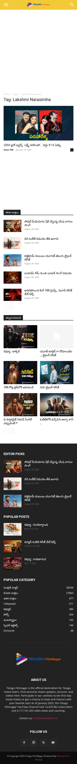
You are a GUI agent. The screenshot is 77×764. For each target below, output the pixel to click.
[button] (6, 5)
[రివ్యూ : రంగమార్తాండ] (12, 529)
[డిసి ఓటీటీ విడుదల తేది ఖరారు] (12, 243)
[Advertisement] (38, 50)
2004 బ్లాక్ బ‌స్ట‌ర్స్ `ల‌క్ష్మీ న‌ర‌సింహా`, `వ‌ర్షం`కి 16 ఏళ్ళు (32, 145)
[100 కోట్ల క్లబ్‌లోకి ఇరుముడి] (20, 372)
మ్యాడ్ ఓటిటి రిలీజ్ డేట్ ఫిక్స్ (40, 542)
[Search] (72, 5)
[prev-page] (6, 307)
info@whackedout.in (45, 718)
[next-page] (11, 307)
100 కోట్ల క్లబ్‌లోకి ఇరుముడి (19, 387)
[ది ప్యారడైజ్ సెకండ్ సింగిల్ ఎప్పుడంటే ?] (20, 404)
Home (7, 94)
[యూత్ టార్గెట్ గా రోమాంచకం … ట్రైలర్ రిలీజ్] (57, 336)
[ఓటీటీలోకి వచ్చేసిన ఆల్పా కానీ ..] (57, 404)
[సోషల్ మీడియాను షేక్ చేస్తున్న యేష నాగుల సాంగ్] (12, 226)
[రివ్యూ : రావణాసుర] (12, 563)
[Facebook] (24, 742)
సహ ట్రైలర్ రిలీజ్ (50, 387)
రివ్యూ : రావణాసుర (35, 559)
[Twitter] (43, 742)
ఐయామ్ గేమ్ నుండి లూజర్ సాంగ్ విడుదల (48, 273)
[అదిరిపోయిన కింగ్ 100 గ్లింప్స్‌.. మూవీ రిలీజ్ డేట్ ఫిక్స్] (12, 295)
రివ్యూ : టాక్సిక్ (12, 351)
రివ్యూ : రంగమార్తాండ (36, 524)
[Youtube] (53, 742)
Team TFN (8, 149)
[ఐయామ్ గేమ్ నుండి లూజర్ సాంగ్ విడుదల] (12, 277)
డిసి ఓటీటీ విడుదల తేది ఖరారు (41, 238)
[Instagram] (33, 742)
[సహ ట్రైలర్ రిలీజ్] (57, 372)
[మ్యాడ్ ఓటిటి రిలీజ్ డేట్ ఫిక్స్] (12, 546)
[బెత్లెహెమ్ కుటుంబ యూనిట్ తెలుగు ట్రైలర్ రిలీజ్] (12, 260)
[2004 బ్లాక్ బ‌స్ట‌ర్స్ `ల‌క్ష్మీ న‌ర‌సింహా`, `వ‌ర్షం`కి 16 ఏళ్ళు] (38, 123)
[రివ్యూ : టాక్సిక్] (20, 336)
